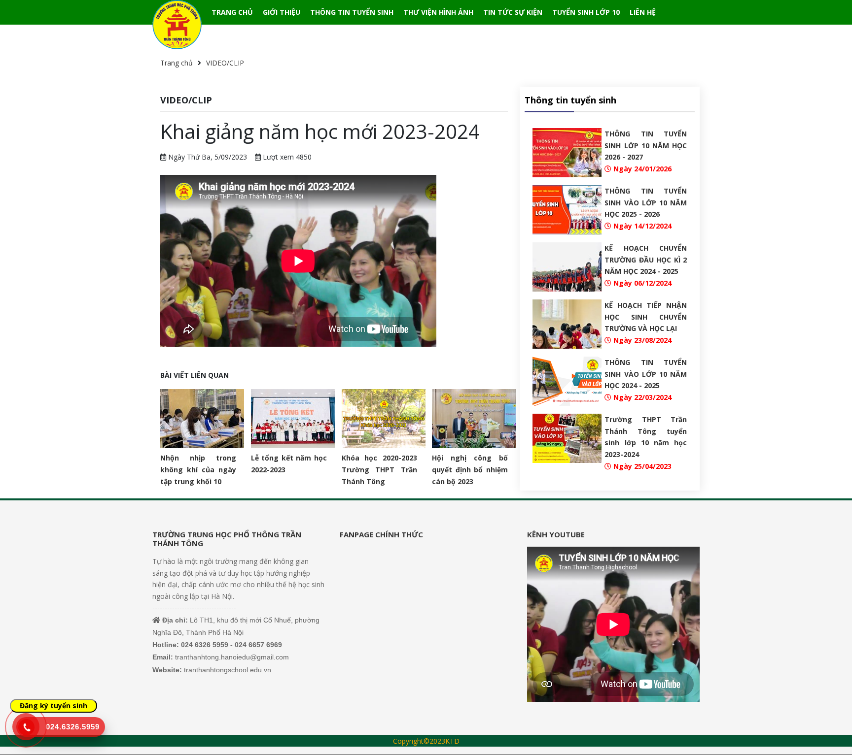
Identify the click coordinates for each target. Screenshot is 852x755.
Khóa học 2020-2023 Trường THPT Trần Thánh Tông (380, 469)
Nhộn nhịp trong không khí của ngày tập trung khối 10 (198, 469)
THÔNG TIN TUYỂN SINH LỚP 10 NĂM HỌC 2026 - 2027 (645, 145)
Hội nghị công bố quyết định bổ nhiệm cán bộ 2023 (470, 469)
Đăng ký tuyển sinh (53, 705)
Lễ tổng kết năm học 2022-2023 (289, 463)
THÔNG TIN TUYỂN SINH (351, 12)
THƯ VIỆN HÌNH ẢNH (438, 12)
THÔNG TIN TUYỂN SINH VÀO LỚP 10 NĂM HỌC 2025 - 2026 (645, 202)
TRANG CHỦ (232, 12)
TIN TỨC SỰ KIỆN (512, 12)
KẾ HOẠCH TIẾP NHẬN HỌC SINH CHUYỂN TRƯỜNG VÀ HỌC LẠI (645, 316)
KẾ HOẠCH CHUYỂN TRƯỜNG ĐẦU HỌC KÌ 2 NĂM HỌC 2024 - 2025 (645, 259)
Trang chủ (176, 62)
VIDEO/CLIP (225, 62)
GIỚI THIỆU (281, 12)
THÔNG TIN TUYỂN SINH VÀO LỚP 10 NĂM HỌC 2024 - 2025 (645, 374)
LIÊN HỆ (643, 12)
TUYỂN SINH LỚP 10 (586, 12)
